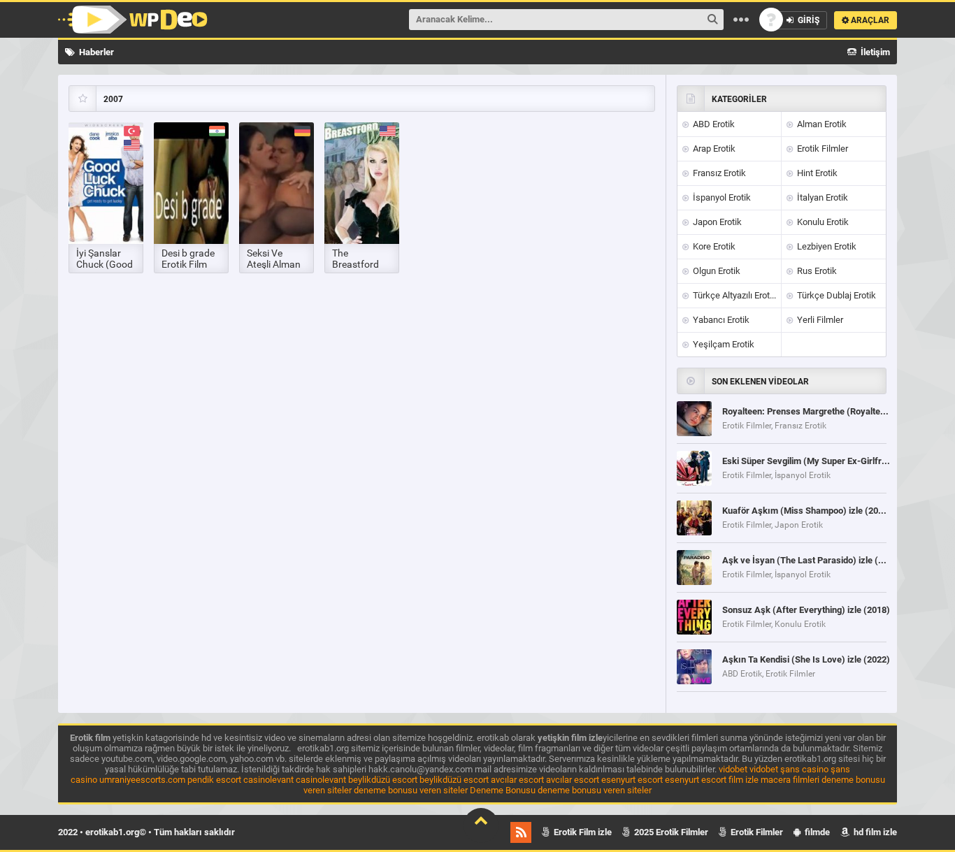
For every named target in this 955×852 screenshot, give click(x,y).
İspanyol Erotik (721, 197)
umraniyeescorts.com (142, 779)
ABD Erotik (713, 124)
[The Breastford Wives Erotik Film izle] (361, 183)
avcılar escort (517, 779)
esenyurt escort (632, 779)
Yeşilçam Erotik (722, 344)
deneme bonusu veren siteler (411, 790)
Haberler (95, 52)
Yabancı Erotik (720, 320)
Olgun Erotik (715, 271)
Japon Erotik (716, 222)
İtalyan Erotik (821, 197)
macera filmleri (790, 779)
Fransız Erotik (718, 173)
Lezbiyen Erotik (825, 246)
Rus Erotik (816, 271)
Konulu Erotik (822, 222)
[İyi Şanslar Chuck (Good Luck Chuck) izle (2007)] (106, 183)
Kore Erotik (713, 246)
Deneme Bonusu (503, 790)
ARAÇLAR (869, 20)
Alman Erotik (821, 124)
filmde (816, 832)
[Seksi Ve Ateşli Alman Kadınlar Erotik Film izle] (276, 183)
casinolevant (268, 779)
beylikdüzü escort (382, 779)
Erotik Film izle (582, 832)
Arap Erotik (713, 148)
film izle (743, 779)
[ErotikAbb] (133, 20)
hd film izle (874, 832)
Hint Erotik (816, 173)
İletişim (874, 52)
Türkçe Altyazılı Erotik (734, 295)
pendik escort (214, 779)
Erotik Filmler (821, 148)
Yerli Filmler (819, 320)
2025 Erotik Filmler (670, 832)
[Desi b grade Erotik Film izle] (191, 183)
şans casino (804, 769)
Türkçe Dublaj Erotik (835, 295)
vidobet (733, 769)
